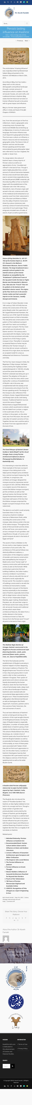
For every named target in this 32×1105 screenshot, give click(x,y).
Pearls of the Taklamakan (15, 879)
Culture (26, 897)
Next (26, 41)
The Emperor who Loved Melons (17, 860)
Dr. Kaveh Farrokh (9, 897)
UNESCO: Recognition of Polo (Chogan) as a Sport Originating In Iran (17, 890)
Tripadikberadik (20, 657)
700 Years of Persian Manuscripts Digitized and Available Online (15, 883)
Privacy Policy (22, 1048)
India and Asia (11, 899)
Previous (20, 41)
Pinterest (6, 795)
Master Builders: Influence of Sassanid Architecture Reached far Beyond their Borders (17, 874)
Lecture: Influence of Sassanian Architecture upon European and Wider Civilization (17, 855)
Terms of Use (22, 1044)
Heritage (5, 899)
